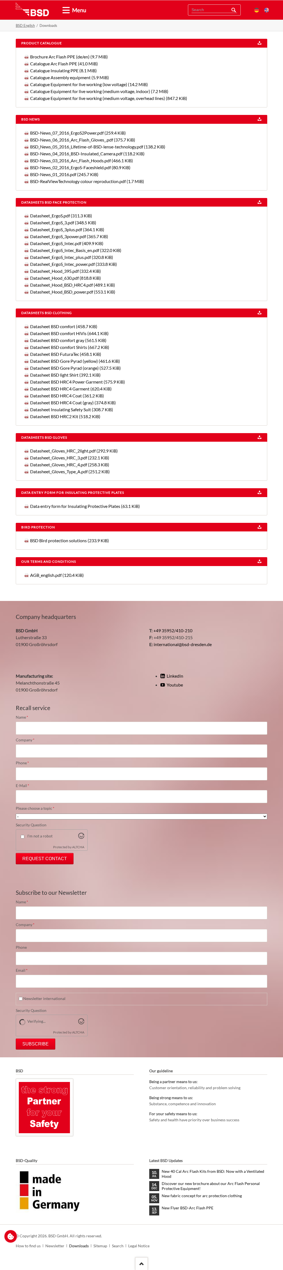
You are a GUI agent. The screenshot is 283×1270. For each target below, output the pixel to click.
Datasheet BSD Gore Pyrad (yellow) (75, 361)
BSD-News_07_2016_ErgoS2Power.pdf (78, 132)
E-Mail (25, 786)
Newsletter (54, 1245)
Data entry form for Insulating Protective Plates (85, 506)
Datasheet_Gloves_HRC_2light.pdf (74, 450)
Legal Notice (139, 1245)
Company (25, 740)
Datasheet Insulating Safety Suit (71, 409)
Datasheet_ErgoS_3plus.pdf (67, 229)
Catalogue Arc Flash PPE (64, 63)
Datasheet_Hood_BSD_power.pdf (72, 291)
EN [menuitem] (266, 10)
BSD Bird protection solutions (69, 540)
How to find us (28, 1245)
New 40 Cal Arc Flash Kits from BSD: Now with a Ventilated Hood (213, 1174)
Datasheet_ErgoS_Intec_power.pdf (73, 264)
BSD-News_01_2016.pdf (64, 174)
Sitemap (100, 1245)
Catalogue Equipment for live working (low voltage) (89, 84)
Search (233, 10)
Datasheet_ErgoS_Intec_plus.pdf (71, 257)
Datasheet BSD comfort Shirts (69, 347)
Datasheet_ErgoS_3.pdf (63, 222)
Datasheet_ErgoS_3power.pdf (69, 236)
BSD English (25, 25)
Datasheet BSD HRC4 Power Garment (77, 381)
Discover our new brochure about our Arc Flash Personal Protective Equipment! (211, 1186)
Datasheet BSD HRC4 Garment (71, 388)
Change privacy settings (10, 1236)
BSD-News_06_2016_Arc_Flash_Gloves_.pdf (82, 139)
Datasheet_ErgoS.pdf (61, 215)
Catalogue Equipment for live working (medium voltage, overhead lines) (108, 98)
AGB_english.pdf (57, 575)
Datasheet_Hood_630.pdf (65, 278)
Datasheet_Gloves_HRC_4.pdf (69, 464)
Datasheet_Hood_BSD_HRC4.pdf (72, 284)
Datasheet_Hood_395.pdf (65, 271)
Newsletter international (44, 998)
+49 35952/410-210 (172, 630)
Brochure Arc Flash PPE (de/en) (69, 56)
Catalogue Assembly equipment (69, 77)
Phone (25, 763)
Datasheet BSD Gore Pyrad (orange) (75, 368)
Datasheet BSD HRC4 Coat (67, 395)
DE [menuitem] (256, 10)
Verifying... (36, 1021)
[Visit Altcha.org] (81, 837)
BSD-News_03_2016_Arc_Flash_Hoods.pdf (81, 160)
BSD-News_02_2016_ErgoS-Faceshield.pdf (80, 167)
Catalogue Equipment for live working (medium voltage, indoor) (99, 91)
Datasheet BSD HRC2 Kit (65, 416)
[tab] (64, 10)
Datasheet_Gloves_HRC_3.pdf (69, 457)
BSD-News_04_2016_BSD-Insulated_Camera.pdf (87, 153)
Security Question (31, 824)
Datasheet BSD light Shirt (65, 374)
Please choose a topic (35, 808)
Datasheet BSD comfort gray (68, 340)
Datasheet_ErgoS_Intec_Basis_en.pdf (75, 250)
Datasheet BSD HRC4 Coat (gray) (73, 402)
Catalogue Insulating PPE (63, 70)
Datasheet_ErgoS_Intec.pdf (66, 243)
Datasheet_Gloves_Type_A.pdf (70, 471)
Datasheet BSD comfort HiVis (69, 333)
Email (25, 970)
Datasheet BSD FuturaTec (65, 354)
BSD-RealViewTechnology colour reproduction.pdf (87, 181)
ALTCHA (78, 847)
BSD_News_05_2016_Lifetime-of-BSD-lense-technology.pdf (97, 146)
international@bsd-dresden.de (183, 644)
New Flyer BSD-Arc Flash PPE (187, 1207)
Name (25, 717)
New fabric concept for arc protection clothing (202, 1195)
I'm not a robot (40, 836)
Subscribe (35, 1044)
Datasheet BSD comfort (63, 326)
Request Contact (44, 858)
